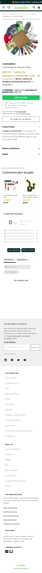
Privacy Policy (10, 425)
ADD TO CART (21, 98)
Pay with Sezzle (11, 476)
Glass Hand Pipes (10, 520)
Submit (35, 347)
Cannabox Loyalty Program (15, 415)
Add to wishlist (22, 119)
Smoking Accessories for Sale (22, 14)
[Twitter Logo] (18, 360)
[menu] (3, 7)
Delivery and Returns (10, 148)
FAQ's (7, 388)
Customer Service (12, 383)
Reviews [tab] (9, 259)
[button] (21, 82)
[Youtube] (25, 360)
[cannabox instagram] (9, 7)
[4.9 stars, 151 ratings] (27, 200)
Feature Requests (11, 470)
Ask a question (13, 250)
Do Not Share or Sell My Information (18, 431)
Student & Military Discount (15, 481)
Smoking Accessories (11, 524)
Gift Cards (9, 410)
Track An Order (11, 378)
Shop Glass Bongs (10, 508)
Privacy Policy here (14, 336)
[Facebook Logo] (12, 360)
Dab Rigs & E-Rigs (10, 512)
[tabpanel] (21, 286)
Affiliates (8, 460)
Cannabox (8, 64)
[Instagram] (5, 360)
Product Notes (8, 127)
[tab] (23, 260)
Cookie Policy (10, 436)
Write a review (28, 250)
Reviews (8, 486)
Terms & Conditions (12, 420)
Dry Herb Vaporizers (11, 516)
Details (5, 154)
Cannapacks (9, 404)
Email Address (10, 342)
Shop (4, 14)
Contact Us (9, 454)
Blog (6, 465)
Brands (7, 399)
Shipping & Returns (12, 394)
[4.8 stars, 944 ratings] (8, 200)
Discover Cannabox (12, 449)
